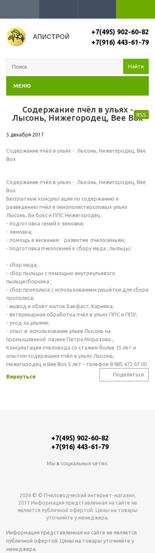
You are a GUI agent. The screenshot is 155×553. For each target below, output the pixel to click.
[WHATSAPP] (77, 477)
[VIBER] (94, 477)
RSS (141, 114)
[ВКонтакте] (60, 477)
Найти (136, 66)
